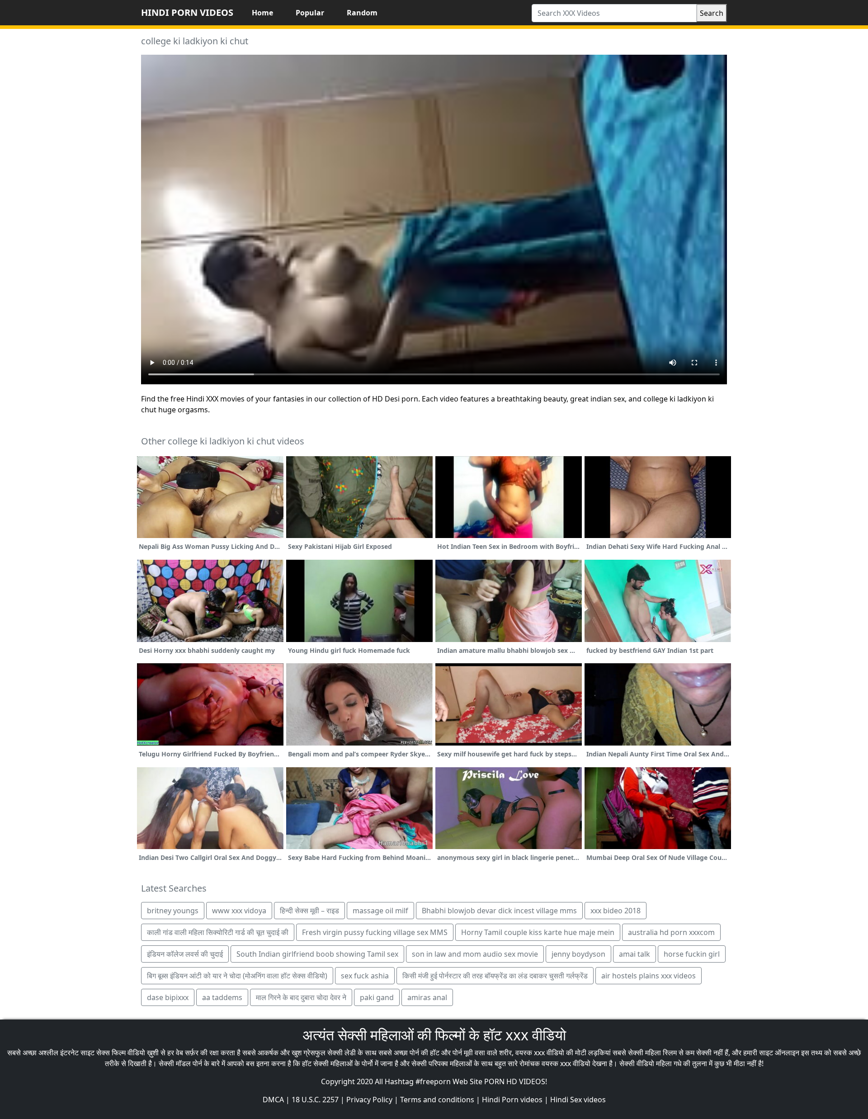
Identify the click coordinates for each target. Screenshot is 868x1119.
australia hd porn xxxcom (671, 932)
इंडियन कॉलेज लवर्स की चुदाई (185, 954)
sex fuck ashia (365, 976)
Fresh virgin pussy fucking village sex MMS (375, 932)
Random (362, 13)
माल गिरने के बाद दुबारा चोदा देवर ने (301, 997)
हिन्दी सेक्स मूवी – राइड (309, 911)
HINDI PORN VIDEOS (187, 12)
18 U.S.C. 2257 (315, 1100)
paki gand (377, 997)
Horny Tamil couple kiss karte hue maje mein (537, 932)
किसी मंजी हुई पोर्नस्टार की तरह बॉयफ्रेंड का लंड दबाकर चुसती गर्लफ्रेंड (495, 976)
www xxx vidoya (239, 911)
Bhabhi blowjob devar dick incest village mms (499, 911)
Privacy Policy (369, 1100)
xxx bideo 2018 (615, 911)
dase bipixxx (168, 997)
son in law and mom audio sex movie (475, 954)
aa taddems (222, 997)
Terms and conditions (437, 1100)
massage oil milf (380, 911)
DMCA (273, 1100)
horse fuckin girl (692, 954)
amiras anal (427, 997)
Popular (310, 13)
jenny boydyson (578, 954)
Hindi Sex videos (578, 1100)
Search (711, 13)
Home (262, 13)
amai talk (634, 954)
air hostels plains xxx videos (648, 976)
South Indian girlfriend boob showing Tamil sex (317, 954)
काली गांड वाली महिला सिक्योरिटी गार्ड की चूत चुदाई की (217, 932)
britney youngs (172, 911)
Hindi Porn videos (512, 1100)
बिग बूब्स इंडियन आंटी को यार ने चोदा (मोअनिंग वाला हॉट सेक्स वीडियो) (237, 976)
